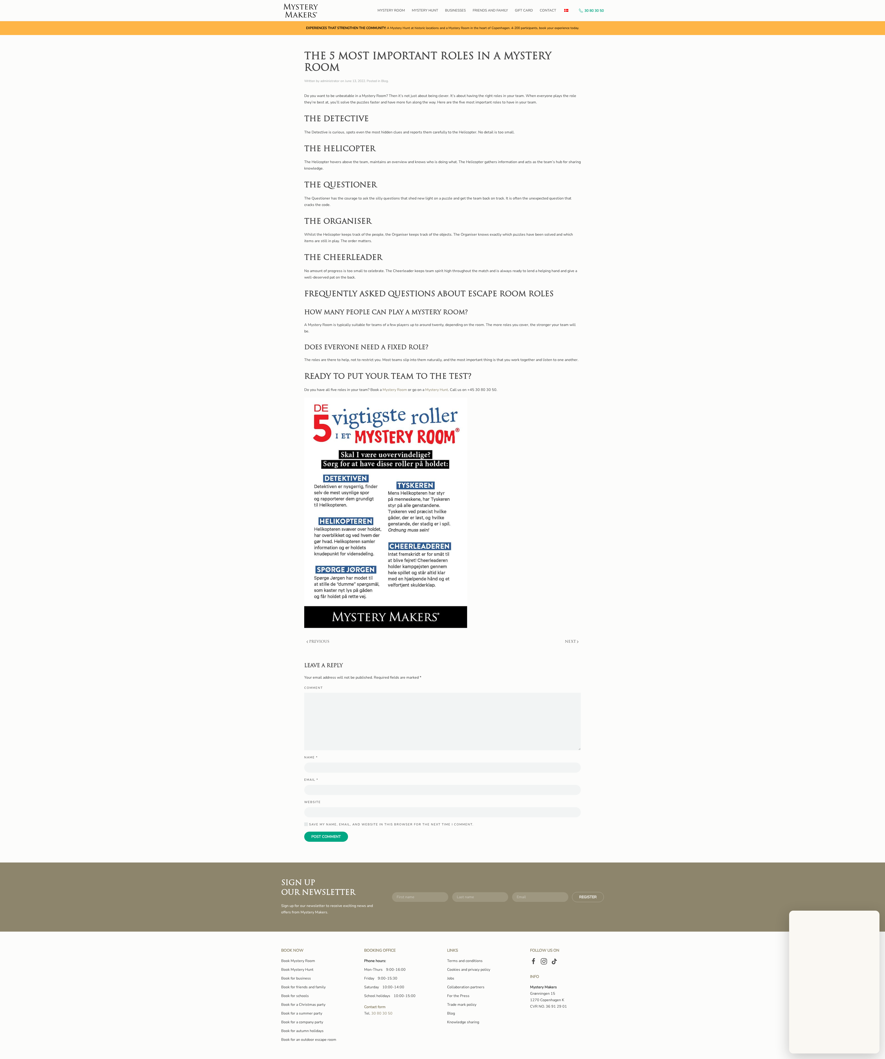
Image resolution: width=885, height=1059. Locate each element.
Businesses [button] (455, 10)
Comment (313, 688)
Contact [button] (548, 10)
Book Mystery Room (298, 960)
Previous (319, 642)
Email (311, 780)
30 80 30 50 (594, 10)
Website (312, 802)
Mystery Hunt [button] (425, 10)
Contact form (375, 1006)
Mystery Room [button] (391, 10)
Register (588, 897)
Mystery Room (395, 389)
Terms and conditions (465, 960)
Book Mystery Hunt (297, 969)
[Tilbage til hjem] (301, 10)
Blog (384, 81)
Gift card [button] (524, 10)
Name (311, 757)
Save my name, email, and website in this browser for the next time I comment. (391, 824)
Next (570, 642)
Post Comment (326, 836)
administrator (329, 81)
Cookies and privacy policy (468, 969)
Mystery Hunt (436, 389)
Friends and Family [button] (490, 10)
